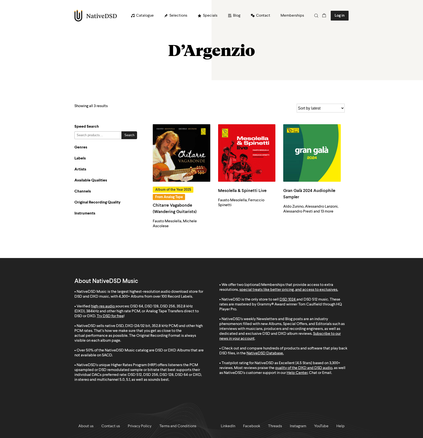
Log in (340, 16)
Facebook (251, 426)
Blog (236, 16)
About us (86, 426)
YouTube (321, 426)
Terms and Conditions (177, 426)
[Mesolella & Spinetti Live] (247, 153)
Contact (263, 16)
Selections (178, 16)
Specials (210, 16)
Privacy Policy (140, 426)
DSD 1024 (288, 300)
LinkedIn (228, 426)
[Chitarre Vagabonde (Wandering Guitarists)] (181, 153)
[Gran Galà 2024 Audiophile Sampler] (312, 153)
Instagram (298, 426)
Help (340, 426)
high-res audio (103, 306)
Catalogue (145, 16)
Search (129, 135)
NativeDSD (95, 16)
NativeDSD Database (265, 353)
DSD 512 (310, 300)
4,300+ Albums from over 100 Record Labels (155, 297)
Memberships (292, 16)
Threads (275, 426)
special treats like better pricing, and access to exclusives (288, 290)
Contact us (110, 426)
